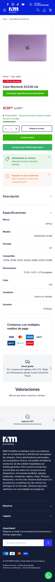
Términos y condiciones (12, 568)
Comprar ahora (27, 137)
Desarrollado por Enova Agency (33, 561)
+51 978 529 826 (41, 5)
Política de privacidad (26, 565)
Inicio (5, 19)
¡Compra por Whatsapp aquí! (27, 147)
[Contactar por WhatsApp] (48, 575)
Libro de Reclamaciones (31, 568)
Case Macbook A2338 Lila (19, 19)
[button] (50, 10)
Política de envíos (9, 565)
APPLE (5, 76)
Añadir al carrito (36, 128)
